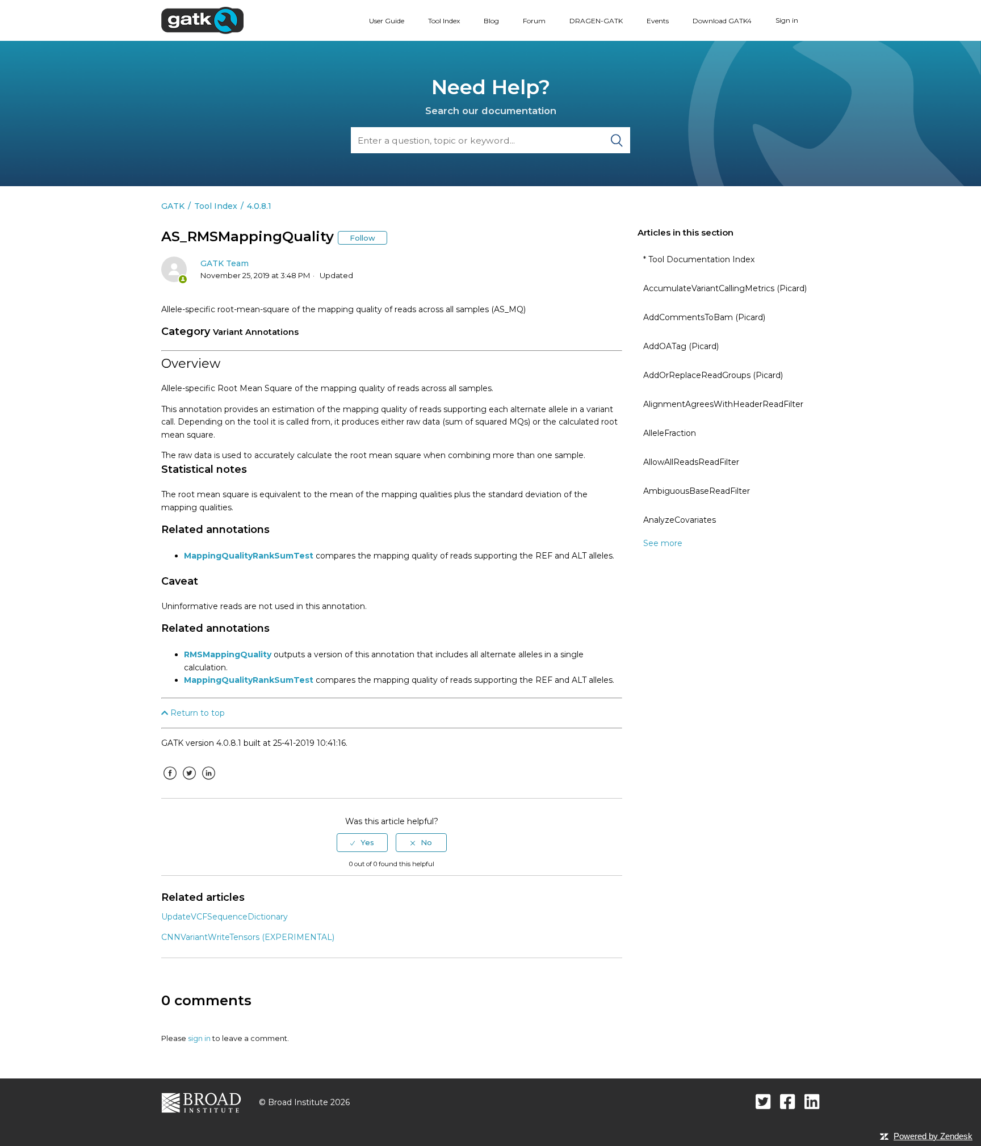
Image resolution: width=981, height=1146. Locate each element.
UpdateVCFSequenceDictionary (224, 917)
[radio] (362, 842)
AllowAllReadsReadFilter (691, 462)
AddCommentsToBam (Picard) (704, 317)
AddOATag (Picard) (681, 346)
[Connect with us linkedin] (812, 1101)
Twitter (189, 781)
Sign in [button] (786, 20)
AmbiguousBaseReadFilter (696, 491)
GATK (173, 206)
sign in (199, 1038)
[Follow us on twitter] (763, 1101)
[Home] (202, 20)
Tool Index (444, 20)
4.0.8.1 (259, 206)
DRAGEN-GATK (596, 20)
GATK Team (224, 263)
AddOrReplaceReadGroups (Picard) (713, 375)
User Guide (386, 20)
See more (662, 543)
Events (658, 20)
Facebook (169, 781)
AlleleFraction (669, 433)
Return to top (196, 713)
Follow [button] (362, 237)
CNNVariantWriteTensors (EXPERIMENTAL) (247, 937)
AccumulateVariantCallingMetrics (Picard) (725, 288)
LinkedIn (208, 781)
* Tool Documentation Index (698, 259)
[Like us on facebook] (787, 1101)
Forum (534, 20)
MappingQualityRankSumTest (248, 556)
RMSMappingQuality (227, 654)
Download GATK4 (722, 20)
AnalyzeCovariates (679, 520)
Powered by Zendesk (933, 1136)
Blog (491, 20)
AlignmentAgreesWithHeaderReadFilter (723, 404)
